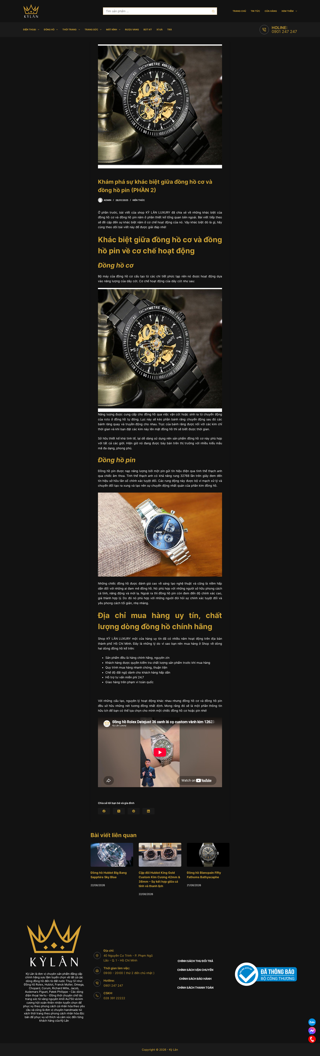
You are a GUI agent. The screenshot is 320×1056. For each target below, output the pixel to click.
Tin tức (255, 11)
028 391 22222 (114, 998)
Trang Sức (91, 29)
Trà (169, 29)
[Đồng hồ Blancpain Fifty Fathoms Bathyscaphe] (160, 855)
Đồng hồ (49, 29)
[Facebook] (104, 811)
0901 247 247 (284, 31)
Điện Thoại (29, 29)
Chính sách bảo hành (195, 979)
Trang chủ (239, 11)
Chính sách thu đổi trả (195, 961)
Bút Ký (148, 29)
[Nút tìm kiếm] (213, 11)
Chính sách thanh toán (195, 987)
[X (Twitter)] (119, 811)
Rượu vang (132, 29)
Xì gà (159, 29)
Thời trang (69, 29)
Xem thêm (287, 11)
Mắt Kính (111, 29)
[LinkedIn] (148, 811)
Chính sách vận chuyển (195, 970)
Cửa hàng (271, 11)
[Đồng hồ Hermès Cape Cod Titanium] (208, 855)
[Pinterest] (134, 811)
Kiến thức (139, 200)
